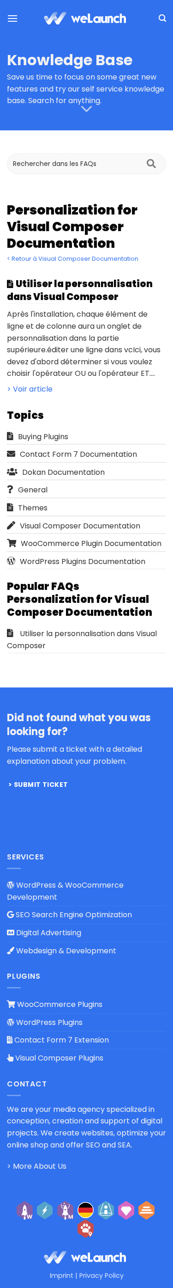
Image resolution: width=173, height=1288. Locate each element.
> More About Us (36, 1166)
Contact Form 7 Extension (60, 1040)
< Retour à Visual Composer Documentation (72, 258)
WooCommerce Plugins (58, 1004)
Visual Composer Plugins (58, 1058)
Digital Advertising (47, 932)
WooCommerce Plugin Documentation (91, 543)
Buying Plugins (43, 436)
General (33, 490)
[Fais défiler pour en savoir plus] (86, 109)
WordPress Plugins (48, 1022)
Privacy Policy (101, 1275)
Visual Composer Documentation (80, 526)
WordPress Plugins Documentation (82, 561)
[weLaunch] (87, 18)
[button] (12, 18)
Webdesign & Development (65, 950)
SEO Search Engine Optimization (73, 914)
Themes (33, 508)
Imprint (61, 1275)
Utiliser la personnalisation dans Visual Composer (82, 639)
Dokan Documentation (63, 472)
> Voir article (30, 389)
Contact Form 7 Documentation (78, 454)
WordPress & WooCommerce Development (65, 891)
